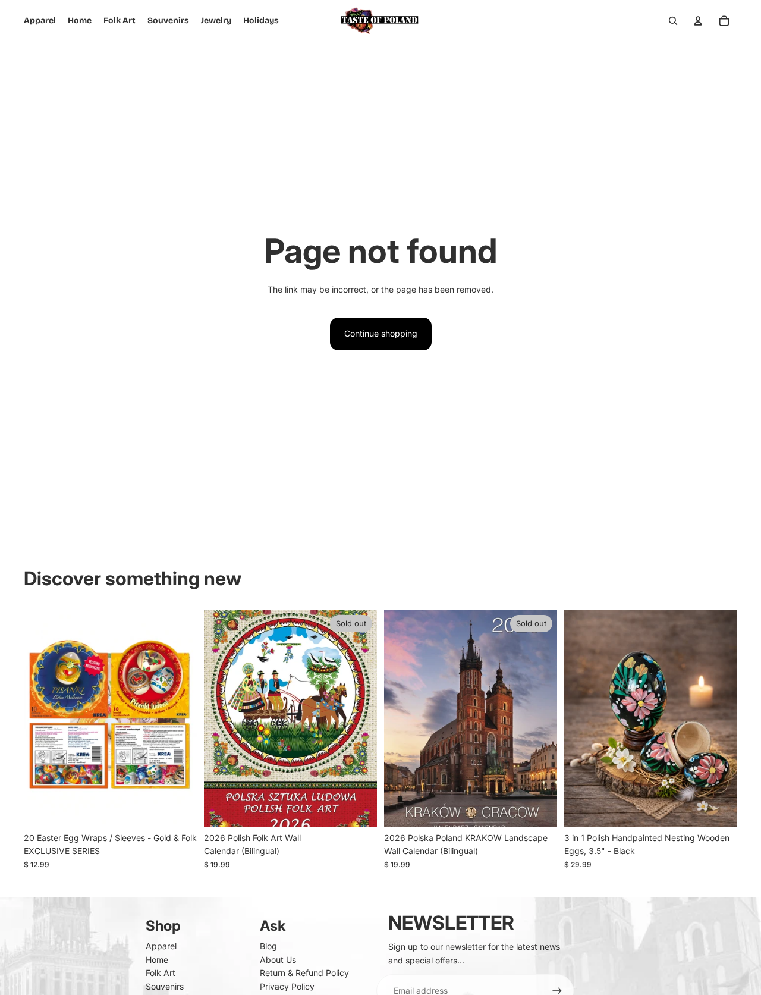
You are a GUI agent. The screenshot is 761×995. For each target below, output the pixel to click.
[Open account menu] (698, 21)
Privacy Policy (287, 986)
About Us (278, 960)
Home (157, 960)
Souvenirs (165, 986)
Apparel (161, 946)
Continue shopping (380, 333)
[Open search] (673, 21)
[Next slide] (179, 718)
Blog (268, 946)
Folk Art (160, 973)
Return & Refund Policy (304, 973)
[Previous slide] (41, 718)
